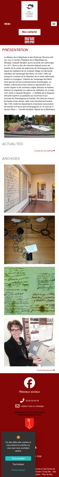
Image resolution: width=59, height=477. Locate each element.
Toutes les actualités (43, 151)
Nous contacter (29, 32)
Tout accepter (18, 458)
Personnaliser (18, 470)
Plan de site (47, 474)
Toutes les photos (45, 370)
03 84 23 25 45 (32, 400)
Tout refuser (18, 464)
